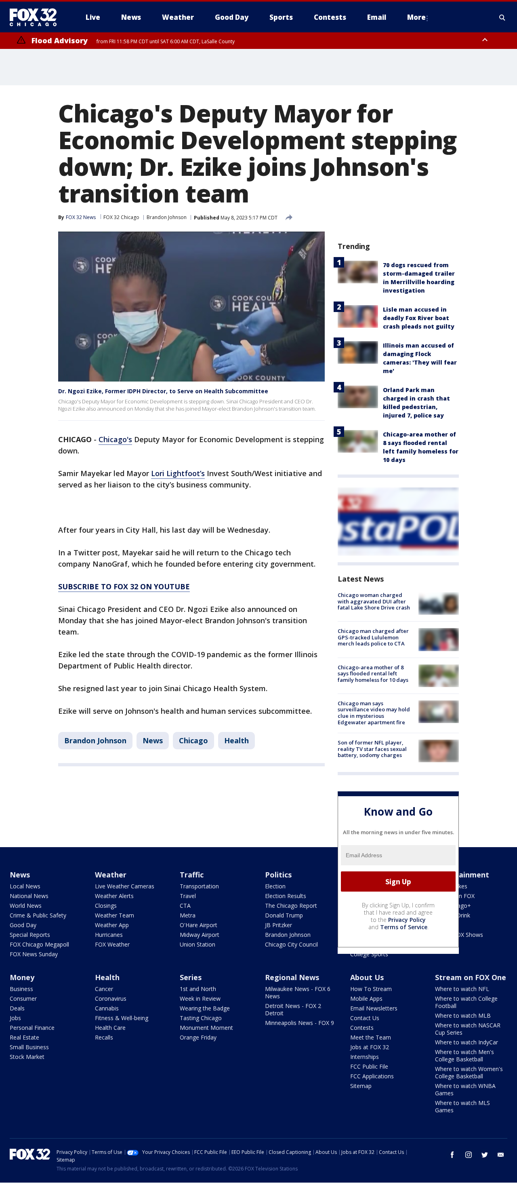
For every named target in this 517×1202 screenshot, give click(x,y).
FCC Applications (372, 1076)
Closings (106, 905)
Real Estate (24, 1037)
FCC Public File (369, 1066)
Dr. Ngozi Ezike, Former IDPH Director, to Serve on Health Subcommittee (163, 391)
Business (21, 989)
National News (29, 896)
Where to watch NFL (462, 989)
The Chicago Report (291, 905)
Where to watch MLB (463, 1015)
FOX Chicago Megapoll (39, 944)
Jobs (15, 1018)
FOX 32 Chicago (121, 217)
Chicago (193, 740)
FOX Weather (112, 944)
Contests (362, 1027)
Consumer (23, 998)
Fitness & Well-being (121, 1018)
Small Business (29, 1047)
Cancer (104, 989)
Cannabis (107, 1008)
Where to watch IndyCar (466, 1042)
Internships (364, 1057)
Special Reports (30, 934)
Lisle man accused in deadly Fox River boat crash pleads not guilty (418, 318)
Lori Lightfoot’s (178, 473)
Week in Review (200, 998)
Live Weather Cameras (124, 886)
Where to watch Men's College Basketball (464, 1055)
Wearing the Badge (205, 1008)
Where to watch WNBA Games (465, 1089)
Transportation (199, 886)
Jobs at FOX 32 (369, 1047)
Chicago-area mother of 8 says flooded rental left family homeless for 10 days (373, 673)
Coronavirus (110, 998)
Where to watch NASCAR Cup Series (467, 1028)
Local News (25, 886)
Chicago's (115, 439)
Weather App (112, 925)
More (416, 17)
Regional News (292, 977)
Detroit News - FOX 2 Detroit (293, 1009)
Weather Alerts (114, 896)
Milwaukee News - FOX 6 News (297, 992)
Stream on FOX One (470, 977)
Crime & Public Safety (38, 915)
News (153, 740)
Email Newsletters (373, 1008)
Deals (17, 1008)
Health (236, 740)
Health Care (110, 1027)
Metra (187, 915)
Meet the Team (370, 1037)
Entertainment (462, 874)
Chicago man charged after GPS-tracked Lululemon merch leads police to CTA (373, 637)
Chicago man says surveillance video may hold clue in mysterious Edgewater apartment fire (374, 713)
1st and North (198, 989)
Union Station (197, 944)
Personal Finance (32, 1027)
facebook (452, 1154)
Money (22, 977)
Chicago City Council (291, 944)
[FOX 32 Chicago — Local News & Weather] (36, 17)
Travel (188, 896)
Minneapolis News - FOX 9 (299, 1023)
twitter (484, 1154)
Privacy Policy (407, 920)
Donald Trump (284, 915)
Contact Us (364, 1018)
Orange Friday (198, 1037)
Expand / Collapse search (502, 17)
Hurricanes (109, 934)
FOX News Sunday (34, 954)
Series (191, 977)
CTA (185, 905)
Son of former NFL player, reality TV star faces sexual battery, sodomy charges (372, 749)
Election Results (285, 896)
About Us (367, 977)
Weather (110, 874)
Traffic (192, 874)
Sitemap (361, 1086)
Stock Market (27, 1057)
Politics (278, 874)
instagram (468, 1154)
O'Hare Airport (198, 925)
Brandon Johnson (167, 217)
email (500, 1154)
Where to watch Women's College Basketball (469, 1072)
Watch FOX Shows (459, 934)
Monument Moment (206, 1027)
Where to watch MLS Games (462, 1106)
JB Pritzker (278, 925)
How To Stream (371, 989)
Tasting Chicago (201, 1018)
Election (275, 886)
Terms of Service (403, 927)
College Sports (369, 954)
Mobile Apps (366, 998)
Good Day (23, 925)
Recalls (104, 1037)
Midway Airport (199, 934)
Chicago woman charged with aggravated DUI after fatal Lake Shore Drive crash (374, 601)
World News (26, 905)
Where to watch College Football (466, 1002)
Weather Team (114, 915)
